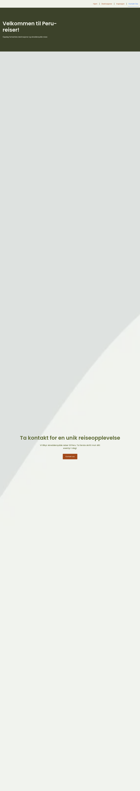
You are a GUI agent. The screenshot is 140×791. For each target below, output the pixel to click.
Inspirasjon (120, 4)
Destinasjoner (107, 4)
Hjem (95, 4)
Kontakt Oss (133, 4)
